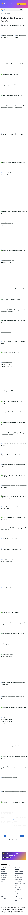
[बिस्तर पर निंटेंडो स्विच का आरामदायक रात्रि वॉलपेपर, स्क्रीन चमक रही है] (14, 402)
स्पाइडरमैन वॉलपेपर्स (18, 879)
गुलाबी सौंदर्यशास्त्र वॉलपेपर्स (20, 883)
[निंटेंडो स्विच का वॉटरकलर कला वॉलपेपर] (9, 777)
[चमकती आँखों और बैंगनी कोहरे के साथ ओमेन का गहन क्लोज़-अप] (7, 106)
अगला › (22, 836)
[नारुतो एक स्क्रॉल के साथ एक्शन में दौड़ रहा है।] (21, 36)
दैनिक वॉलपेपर (3, 879)
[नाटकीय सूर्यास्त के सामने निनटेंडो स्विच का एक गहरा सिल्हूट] (13, 390)
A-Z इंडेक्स (3, 871)
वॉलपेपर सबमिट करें (18, 898)
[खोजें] (21, 9)
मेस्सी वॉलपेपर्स (17, 887)
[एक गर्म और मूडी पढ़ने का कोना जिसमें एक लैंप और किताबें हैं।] (13, 250)
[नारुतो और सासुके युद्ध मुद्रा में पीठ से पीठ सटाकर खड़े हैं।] (7, 36)
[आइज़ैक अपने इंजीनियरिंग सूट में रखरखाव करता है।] (11, 612)
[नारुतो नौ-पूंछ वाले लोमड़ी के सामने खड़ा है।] (7, 135)
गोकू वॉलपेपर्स (17, 885)
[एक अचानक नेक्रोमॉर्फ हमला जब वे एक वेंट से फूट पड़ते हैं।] (7, 655)
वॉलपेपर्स (2, 894)
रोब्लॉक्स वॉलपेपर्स (18, 889)
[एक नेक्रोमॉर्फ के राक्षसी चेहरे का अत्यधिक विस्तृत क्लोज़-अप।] (13, 587)
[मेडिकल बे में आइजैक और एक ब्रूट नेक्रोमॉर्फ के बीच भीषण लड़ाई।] (14, 697)
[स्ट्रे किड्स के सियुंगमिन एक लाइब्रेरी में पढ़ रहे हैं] (7, 173)
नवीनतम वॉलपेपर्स (4, 875)
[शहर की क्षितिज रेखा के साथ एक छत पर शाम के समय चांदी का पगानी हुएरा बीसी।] (14, 518)
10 (18, 836)
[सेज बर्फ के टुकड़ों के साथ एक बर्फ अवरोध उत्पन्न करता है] (12, 95)
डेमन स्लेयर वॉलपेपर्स (18, 877)
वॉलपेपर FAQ (3, 898)
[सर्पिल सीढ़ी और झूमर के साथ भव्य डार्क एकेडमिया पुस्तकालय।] (13, 162)
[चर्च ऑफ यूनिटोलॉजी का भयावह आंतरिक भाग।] (10, 644)
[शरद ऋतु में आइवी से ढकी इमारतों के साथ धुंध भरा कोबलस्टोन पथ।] (14, 321)
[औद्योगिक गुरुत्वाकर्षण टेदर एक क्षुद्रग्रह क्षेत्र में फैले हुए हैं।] (12, 633)
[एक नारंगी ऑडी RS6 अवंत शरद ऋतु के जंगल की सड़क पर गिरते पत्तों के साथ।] (14, 455)
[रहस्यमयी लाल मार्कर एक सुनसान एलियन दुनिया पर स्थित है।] (13, 746)
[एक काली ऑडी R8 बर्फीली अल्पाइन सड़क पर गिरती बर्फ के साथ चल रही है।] (14, 444)
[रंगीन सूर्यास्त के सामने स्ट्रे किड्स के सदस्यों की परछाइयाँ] (12, 289)
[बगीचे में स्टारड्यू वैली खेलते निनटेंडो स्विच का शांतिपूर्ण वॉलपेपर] (13, 791)
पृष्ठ (9, 839)
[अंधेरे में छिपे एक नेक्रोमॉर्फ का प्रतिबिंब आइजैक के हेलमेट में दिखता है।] (7, 561)
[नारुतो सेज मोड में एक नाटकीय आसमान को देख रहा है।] (21, 135)
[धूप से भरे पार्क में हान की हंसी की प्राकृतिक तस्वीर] (11, 201)
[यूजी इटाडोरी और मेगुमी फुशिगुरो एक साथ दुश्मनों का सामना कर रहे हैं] (14, 212)
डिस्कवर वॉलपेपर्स (4, 873)
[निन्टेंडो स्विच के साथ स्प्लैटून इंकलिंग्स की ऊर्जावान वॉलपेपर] (13, 802)
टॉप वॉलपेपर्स (3, 877)
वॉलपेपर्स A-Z (17, 894)
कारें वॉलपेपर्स (17, 875)
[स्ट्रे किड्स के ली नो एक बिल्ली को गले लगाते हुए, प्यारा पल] (7, 261)
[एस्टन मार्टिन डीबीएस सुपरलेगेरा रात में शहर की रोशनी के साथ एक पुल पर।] (14, 423)
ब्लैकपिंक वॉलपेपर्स (18, 881)
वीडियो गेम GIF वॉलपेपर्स (19, 871)
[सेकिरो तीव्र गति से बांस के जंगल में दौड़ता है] (10, 538)
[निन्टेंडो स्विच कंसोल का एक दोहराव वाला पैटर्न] (10, 352)
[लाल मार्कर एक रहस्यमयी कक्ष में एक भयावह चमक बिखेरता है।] (13, 601)
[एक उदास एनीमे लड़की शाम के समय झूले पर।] (10, 74)
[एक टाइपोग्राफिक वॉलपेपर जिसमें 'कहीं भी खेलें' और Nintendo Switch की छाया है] (7, 364)
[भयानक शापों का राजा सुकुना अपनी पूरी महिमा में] (10, 299)
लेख (2, 881)
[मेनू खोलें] (25, 10)
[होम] (1, 13)
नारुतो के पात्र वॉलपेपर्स (19, 873)
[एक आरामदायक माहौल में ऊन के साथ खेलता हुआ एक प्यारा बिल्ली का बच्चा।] (14, 342)
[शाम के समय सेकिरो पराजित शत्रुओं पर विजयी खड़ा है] (12, 549)
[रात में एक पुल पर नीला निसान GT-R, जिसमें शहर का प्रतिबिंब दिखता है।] (14, 465)
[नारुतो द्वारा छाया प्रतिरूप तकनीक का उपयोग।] (21, 106)
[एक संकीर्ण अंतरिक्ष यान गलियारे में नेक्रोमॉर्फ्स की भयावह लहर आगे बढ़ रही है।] (14, 757)
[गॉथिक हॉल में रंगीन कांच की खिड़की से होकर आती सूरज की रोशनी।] (7, 223)
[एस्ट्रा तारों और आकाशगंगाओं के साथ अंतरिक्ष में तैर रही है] (12, 63)
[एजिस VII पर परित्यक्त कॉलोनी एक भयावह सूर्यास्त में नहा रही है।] (13, 707)
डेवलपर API (17, 900)
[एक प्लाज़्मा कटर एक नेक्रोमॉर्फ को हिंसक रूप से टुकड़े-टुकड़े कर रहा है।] (14, 623)
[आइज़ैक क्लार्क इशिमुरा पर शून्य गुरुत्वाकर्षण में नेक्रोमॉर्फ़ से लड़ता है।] (14, 767)
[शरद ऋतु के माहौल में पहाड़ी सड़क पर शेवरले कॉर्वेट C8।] (12, 412)
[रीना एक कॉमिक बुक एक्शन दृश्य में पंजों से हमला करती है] (12, 85)
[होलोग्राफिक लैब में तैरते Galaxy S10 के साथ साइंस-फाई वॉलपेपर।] (14, 26)
